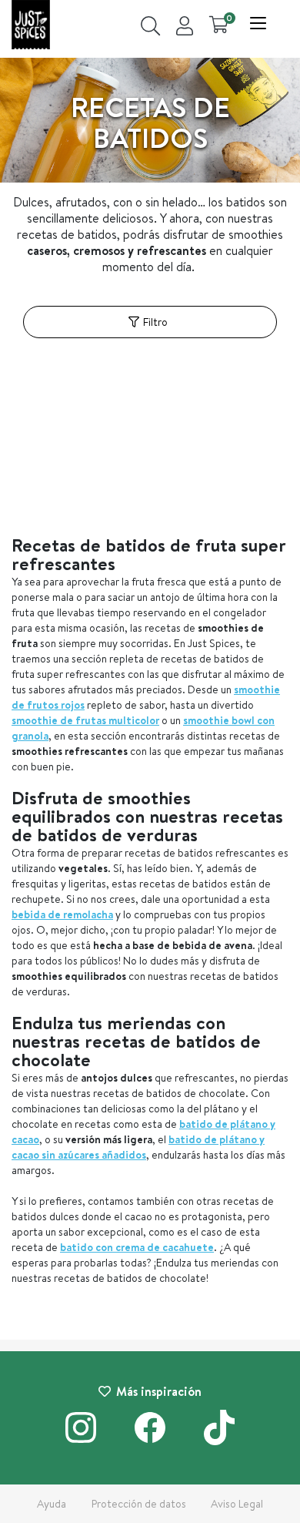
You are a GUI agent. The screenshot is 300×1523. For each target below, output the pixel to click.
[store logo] (31, 26)
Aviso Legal (237, 1503)
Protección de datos (139, 1503)
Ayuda (51, 1503)
